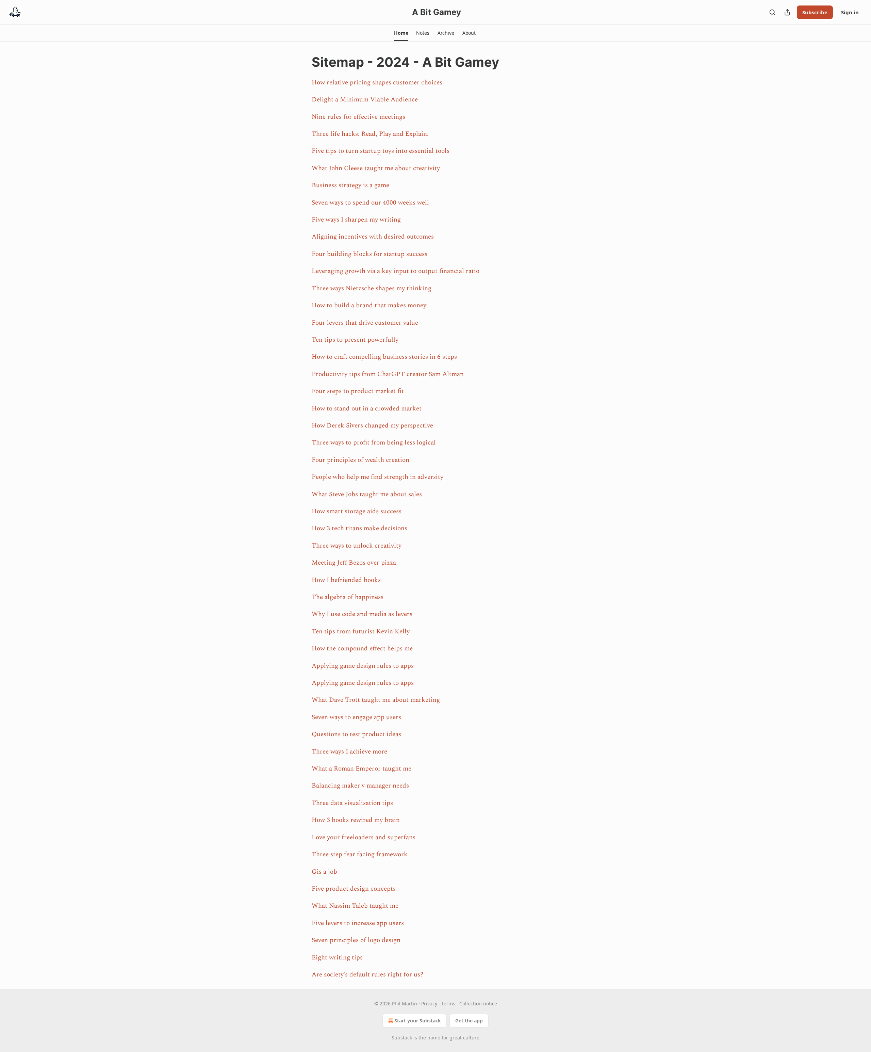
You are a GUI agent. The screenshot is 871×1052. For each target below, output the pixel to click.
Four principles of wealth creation (360, 460)
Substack (402, 1037)
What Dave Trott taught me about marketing (376, 700)
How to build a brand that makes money (369, 305)
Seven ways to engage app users (356, 717)
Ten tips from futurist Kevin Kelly (361, 631)
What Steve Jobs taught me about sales (367, 494)
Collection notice (478, 1003)
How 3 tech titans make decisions (359, 528)
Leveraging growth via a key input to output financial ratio (395, 271)
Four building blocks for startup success (369, 254)
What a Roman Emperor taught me (361, 769)
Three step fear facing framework (360, 854)
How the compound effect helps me (362, 648)
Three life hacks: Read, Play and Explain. (370, 134)
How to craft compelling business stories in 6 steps (384, 357)
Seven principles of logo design (356, 940)
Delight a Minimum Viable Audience (365, 99)
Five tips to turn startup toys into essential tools (380, 151)
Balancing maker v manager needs (360, 786)
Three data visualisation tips (352, 803)
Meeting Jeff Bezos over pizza (354, 563)
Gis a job (324, 872)
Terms (448, 1003)
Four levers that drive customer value (365, 323)
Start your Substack (417, 1020)
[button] (401, 33)
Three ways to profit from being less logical (374, 443)
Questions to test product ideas (356, 734)
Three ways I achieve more (349, 752)
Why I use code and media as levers (362, 614)
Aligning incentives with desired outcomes (373, 237)
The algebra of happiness (347, 597)
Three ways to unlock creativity (356, 546)
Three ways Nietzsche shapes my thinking (371, 288)
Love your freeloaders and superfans (363, 837)
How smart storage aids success (356, 511)
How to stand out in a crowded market (367, 409)
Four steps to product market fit (358, 391)
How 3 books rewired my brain (356, 820)
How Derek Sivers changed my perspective (372, 426)
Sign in (850, 12)
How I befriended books (346, 580)
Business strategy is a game (350, 185)
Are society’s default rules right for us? (367, 975)
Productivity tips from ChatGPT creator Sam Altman (388, 374)
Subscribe (814, 12)
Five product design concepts (354, 889)
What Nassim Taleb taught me (355, 906)
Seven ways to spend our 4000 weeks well (370, 203)
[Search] (772, 12)
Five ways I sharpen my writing (356, 220)
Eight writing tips (337, 957)
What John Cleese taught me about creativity (376, 168)
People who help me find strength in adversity (377, 477)
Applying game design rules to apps (363, 666)
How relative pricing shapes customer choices (377, 82)
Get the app (469, 1020)
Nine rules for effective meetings (358, 117)
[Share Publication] (787, 12)
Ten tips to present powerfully (355, 340)
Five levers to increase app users (358, 923)
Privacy (429, 1003)
